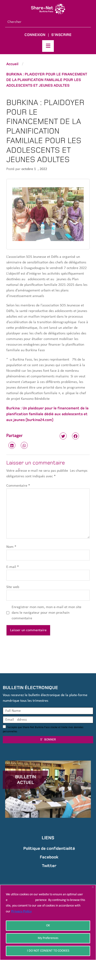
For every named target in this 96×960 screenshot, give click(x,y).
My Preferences (48, 938)
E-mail (12, 567)
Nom (11, 547)
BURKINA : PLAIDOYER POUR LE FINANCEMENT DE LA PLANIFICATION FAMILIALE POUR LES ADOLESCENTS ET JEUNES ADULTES (46, 79)
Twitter (49, 865)
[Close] (93, 887)
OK (48, 925)
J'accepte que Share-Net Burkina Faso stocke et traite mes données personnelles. (43, 729)
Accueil (12, 64)
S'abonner (48, 739)
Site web (12, 587)
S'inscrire (61, 35)
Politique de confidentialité (49, 848)
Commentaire (18, 486)
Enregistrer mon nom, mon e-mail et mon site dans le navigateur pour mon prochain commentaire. (46, 612)
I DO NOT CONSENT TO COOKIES (48, 951)
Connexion (34, 35)
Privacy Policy (21, 911)
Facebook (49, 857)
